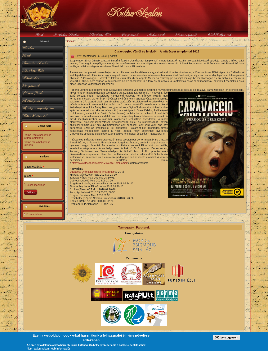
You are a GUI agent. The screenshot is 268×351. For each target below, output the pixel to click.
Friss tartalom (34, 214)
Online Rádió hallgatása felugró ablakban (37, 136)
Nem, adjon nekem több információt (48, 348)
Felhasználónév (34, 167)
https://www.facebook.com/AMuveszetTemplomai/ (100, 163)
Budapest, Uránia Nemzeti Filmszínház (92, 171)
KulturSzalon (134, 13)
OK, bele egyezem (226, 337)
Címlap (71, 41)
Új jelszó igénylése (34, 185)
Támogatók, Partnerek (134, 227)
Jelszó (28, 176)
